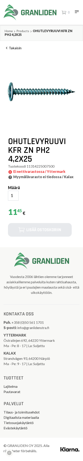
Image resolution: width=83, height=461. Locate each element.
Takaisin (15, 48)
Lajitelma (10, 386)
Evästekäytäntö (15, 428)
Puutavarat (12, 392)
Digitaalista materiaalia (21, 417)
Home (9, 31)
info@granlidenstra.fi (33, 328)
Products (22, 31)
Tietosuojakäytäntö (19, 423)
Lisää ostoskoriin (43, 230)
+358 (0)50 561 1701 (28, 322)
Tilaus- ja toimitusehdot (22, 412)
